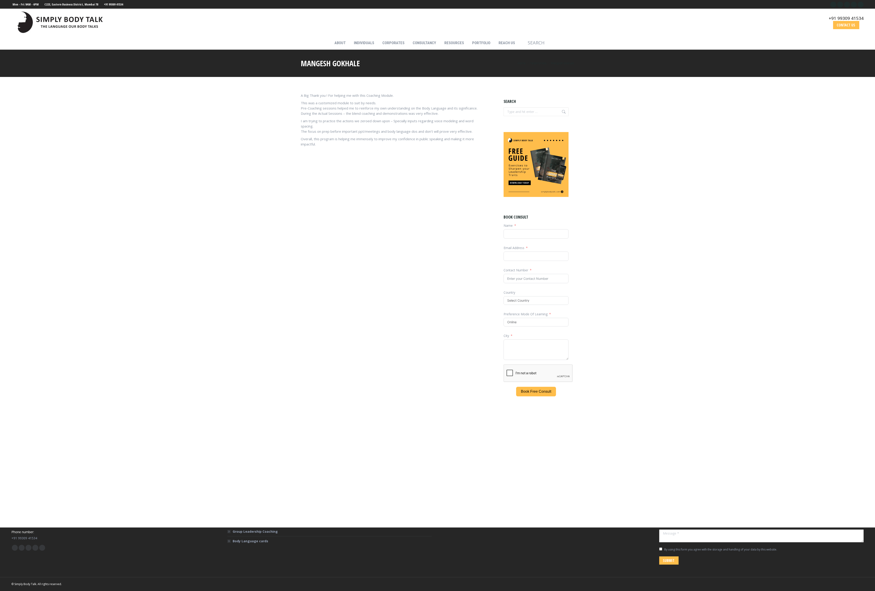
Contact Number (516, 270)
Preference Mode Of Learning (526, 314)
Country (509, 292)
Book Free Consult (536, 391)
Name (508, 225)
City (506, 336)
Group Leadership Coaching (255, 531)
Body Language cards (250, 541)
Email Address (514, 248)
